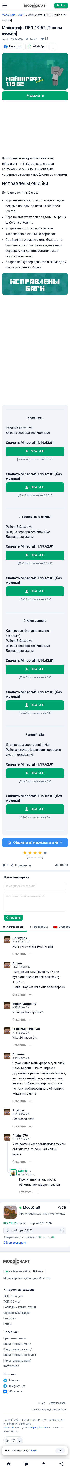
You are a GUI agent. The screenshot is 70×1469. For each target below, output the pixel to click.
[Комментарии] (26, 1464)
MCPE (21, 15)
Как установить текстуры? (20, 1354)
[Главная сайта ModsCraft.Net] (35, 5)
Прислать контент (15, 1338)
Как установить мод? (17, 1343)
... (53, 46)
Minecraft (9, 1427)
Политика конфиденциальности (48, 1410)
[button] (4, 5)
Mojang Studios (38, 1427)
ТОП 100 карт (12, 1301)
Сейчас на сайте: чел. (26, 1271)
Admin (22, 1171)
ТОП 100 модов (13, 1296)
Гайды (7, 1323)
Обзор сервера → (15, 1242)
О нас (41, 1403)
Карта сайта (11, 1366)
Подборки (10, 1318)
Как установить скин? (17, 1360)
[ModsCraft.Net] (17, 1261)
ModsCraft (8, 15)
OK (60, 1450)
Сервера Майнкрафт (17, 1312)
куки (34, 1450)
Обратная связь (57, 1403)
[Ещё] (30, 954)
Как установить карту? (18, 1349)
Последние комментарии (20, 1307)
